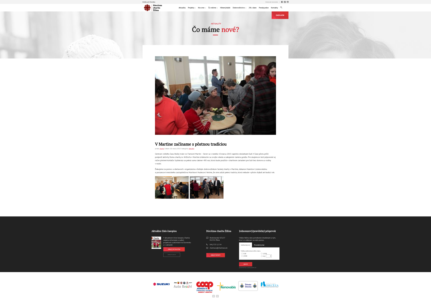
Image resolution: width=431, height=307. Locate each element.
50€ (244, 253)
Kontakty (274, 8)
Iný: (264, 256)
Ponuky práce (264, 8)
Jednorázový (245, 245)
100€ (265, 253)
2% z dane (252, 8)
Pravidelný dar (259, 245)
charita (162, 149)
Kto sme (201, 8)
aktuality (191, 149)
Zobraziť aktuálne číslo (174, 249)
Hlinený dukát (225, 8)
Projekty (191, 8)
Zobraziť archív (172, 254)
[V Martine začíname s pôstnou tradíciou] (215, 96)
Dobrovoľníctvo (239, 8)
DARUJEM (280, 15)
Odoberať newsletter (271, 2)
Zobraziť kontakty (215, 255)
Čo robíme (212, 8)
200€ (245, 256)
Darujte (246, 264)
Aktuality (182, 8)
